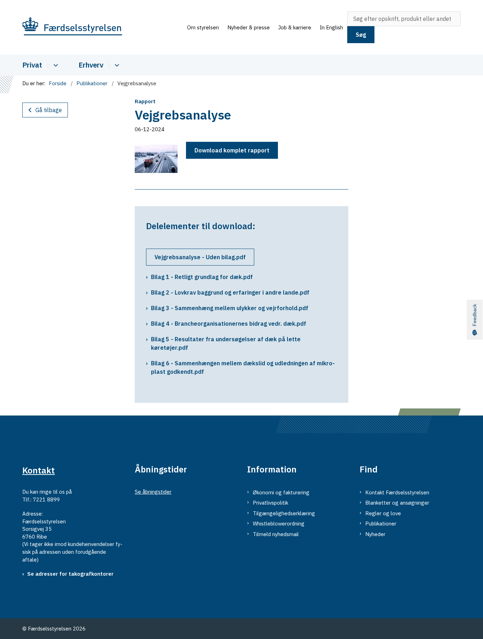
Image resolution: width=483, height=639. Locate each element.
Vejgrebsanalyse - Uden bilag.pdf (200, 257)
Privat (32, 65)
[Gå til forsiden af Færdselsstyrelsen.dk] (102, 27)
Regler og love (383, 513)
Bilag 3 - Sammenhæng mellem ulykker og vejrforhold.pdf (229, 308)
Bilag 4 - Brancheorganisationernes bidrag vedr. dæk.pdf (228, 323)
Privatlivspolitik (270, 502)
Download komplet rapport (231, 150)
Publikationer (380, 523)
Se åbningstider (153, 491)
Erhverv (90, 65)
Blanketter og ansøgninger (397, 502)
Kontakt (38, 470)
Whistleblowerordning (278, 523)
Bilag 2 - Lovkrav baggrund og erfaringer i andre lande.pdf (230, 292)
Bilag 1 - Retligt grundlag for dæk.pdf (202, 276)
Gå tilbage (48, 110)
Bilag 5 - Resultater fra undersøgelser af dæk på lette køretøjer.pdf (226, 343)
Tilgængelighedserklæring (284, 513)
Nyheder (375, 534)
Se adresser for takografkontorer (70, 573)
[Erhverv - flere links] (116, 65)
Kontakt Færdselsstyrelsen (397, 492)
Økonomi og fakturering (281, 492)
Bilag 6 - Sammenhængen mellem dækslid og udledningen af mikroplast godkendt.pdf (243, 367)
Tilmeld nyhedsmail (276, 534)
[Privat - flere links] (55, 65)
